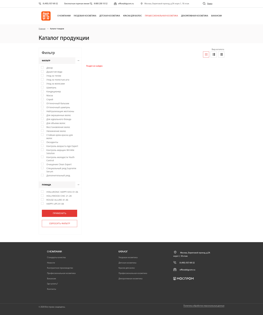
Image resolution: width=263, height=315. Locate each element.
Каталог (123, 252)
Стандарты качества (56, 257)
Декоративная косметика (194, 16)
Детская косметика (109, 16)
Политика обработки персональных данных (203, 306)
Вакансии (216, 16)
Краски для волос (132, 16)
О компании (64, 16)
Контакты (51, 289)
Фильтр (48, 52)
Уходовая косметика (85, 16)
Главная (42, 29)
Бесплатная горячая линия (85, 4)
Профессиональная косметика (161, 16)
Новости (51, 263)
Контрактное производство (60, 268)
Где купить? (52, 284)
